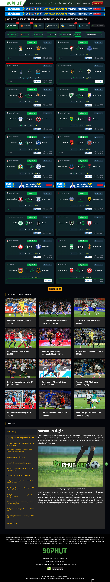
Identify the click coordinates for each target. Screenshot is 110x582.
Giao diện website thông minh (16, 457)
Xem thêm (53, 289)
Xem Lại (31, 3)
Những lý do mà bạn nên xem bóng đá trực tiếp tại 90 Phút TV (19, 496)
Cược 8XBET (97, 3)
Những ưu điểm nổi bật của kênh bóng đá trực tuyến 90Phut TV (20, 444)
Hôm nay (53, 34)
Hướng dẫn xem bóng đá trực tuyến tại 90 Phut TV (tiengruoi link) (20, 482)
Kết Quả (70, 3)
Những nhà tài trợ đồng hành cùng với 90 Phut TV (20, 510)
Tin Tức (78, 3)
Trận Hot (26, 34)
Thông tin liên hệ (12, 523)
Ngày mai (67, 34)
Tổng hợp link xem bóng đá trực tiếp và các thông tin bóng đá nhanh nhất (19, 450)
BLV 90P (39, 34)
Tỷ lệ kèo (58, 3)
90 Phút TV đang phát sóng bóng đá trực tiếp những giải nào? (20, 469)
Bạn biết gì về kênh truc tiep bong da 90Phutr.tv (20, 438)
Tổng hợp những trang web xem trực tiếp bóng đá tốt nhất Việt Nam (20, 503)
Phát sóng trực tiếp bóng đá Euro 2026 (18, 475)
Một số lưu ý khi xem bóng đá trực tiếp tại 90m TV (20, 517)
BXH (64, 3)
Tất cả (80, 34)
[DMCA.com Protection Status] (55, 569)
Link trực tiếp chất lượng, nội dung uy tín (19, 463)
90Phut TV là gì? (12, 432)
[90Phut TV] (14, 3)
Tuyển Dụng (86, 3)
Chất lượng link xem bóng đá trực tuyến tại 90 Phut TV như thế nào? (20, 489)
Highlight (39, 3)
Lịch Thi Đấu (48, 3)
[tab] (11, 26)
